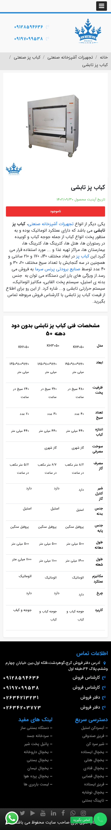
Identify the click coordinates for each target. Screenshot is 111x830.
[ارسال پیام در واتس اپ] (15, 818)
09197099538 (28, 38)
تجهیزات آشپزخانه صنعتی (51, 224)
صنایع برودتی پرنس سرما (57, 269)
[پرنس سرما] (88, 30)
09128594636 (28, 27)
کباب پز (82, 256)
